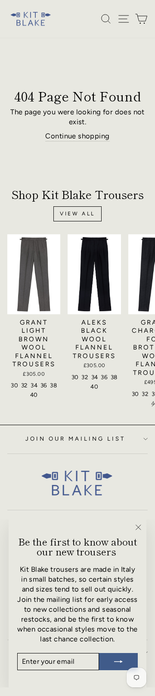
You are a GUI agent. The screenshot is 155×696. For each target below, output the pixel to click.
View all (77, 214)
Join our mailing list (75, 438)
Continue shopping (77, 136)
